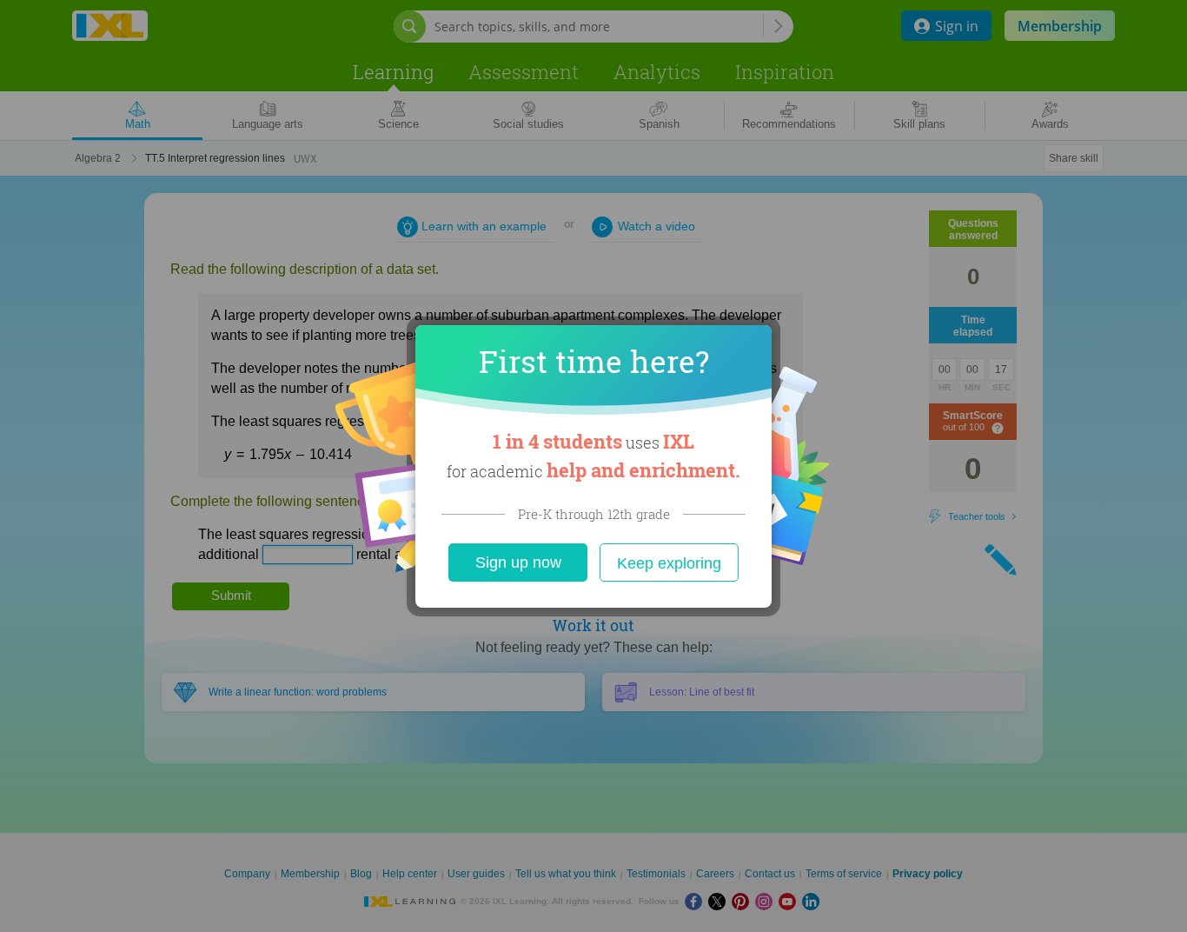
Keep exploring (669, 563)
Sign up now (518, 562)
